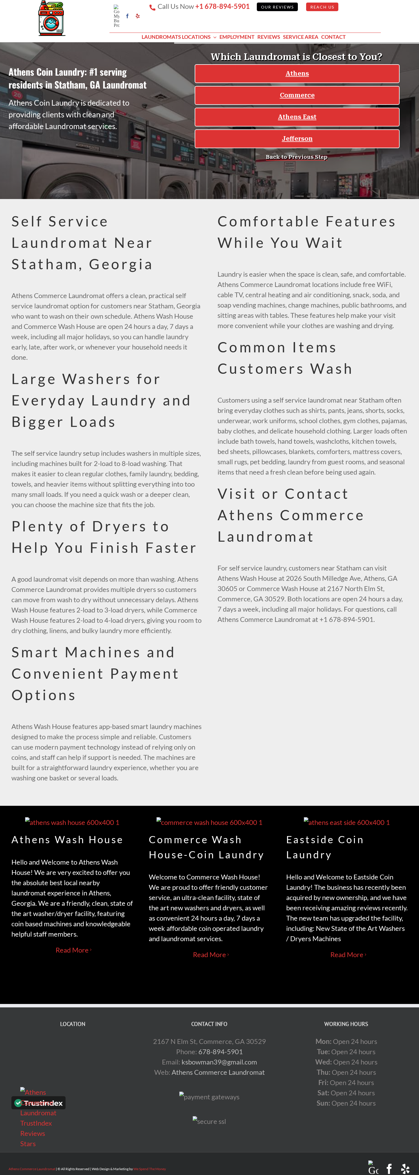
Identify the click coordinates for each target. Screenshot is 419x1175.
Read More (72, 950)
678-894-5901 (220, 1051)
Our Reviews (277, 7)
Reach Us (322, 7)
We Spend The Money (149, 1169)
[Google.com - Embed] (73, 1079)
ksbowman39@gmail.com (219, 1062)
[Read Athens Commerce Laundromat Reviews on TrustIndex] (38, 1104)
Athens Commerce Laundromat (218, 1072)
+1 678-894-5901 (222, 6)
